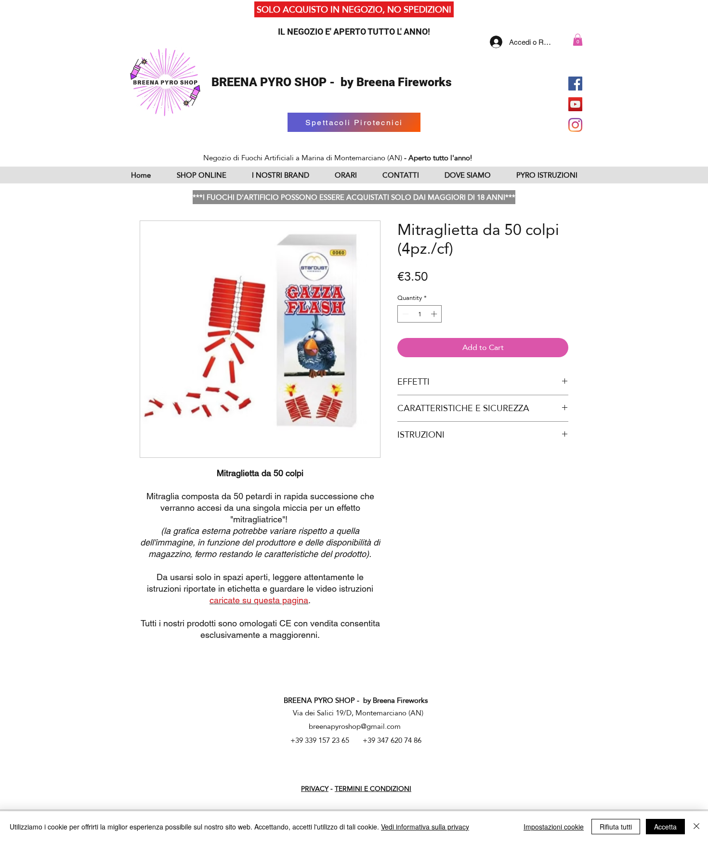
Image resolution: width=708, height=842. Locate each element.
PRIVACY (314, 788)
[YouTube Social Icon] (575, 104)
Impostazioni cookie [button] (554, 826)
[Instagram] (575, 125)
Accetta (665, 826)
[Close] (696, 826)
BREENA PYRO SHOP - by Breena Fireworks (331, 82)
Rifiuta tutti (616, 826)
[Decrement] (404, 314)
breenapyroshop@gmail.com (355, 726)
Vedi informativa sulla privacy (425, 826)
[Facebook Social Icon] (575, 84)
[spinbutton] (419, 314)
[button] (578, 40)
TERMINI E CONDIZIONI (373, 788)
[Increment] (435, 314)
